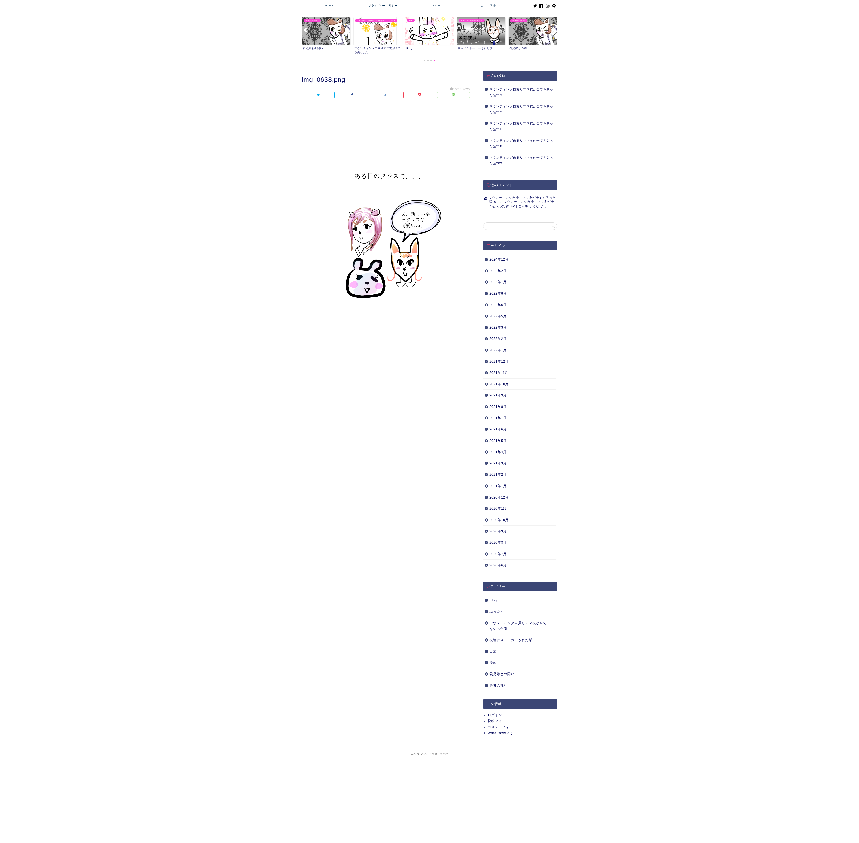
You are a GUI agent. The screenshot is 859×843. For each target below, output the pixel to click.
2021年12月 (499, 361)
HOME (329, 5)
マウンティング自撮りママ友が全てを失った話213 (521, 92)
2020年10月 (499, 520)
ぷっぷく (496, 611)
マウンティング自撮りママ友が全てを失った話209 (521, 160)
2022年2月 (498, 338)
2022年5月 (498, 316)
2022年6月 (498, 305)
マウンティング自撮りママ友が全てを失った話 (518, 626)
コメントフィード (502, 727)
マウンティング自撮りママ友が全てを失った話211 (521, 126)
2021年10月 (499, 384)
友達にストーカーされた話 (510, 640)
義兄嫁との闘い (502, 674)
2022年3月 (498, 327)
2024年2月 (498, 271)
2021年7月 (498, 418)
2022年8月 (498, 293)
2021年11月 (498, 372)
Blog (493, 600)
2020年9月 (498, 531)
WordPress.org (500, 733)
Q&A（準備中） (491, 5)
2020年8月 (498, 542)
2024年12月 (499, 259)
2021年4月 (498, 452)
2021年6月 (498, 429)
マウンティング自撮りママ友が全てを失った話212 (521, 109)
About (437, 5)
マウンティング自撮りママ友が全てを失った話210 (521, 143)
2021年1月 (498, 486)
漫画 (493, 662)
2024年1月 (498, 282)
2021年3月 (498, 463)
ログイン (495, 715)
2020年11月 (498, 508)
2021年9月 (498, 395)
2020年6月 (498, 565)
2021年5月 (498, 441)
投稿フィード (498, 721)
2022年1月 (498, 350)
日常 (493, 651)
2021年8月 (498, 407)
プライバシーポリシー (383, 5)
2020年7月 (498, 554)
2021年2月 (498, 474)
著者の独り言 (500, 685)
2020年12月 (499, 497)
